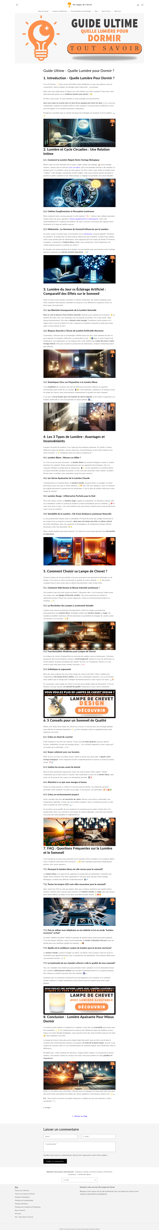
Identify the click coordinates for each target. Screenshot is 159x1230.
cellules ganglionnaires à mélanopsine (83, 219)
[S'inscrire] (95, 1180)
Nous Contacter (20, 1210)
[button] (17, 5)
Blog (16, 1187)
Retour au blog (81, 1116)
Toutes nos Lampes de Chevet (25, 1194)
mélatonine (88, 234)
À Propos (18, 1213)
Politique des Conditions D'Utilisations (28, 1207)
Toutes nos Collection (22, 1190)
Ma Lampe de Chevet (69, 1229)
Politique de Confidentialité (24, 1200)
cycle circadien (74, 167)
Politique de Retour (21, 1204)
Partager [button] (48, 1107)
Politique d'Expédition (22, 1197)
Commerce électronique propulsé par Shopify (88, 1229)
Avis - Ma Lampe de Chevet (24, 1217)
